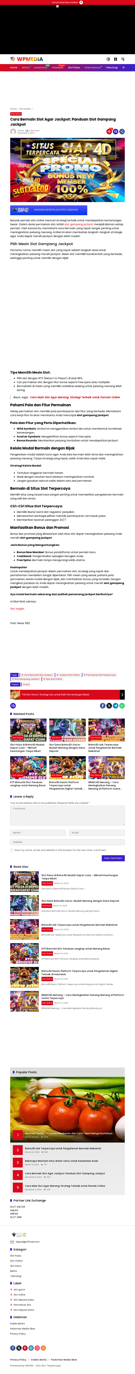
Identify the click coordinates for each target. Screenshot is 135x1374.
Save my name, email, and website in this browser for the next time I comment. (60, 850)
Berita (13, 1271)
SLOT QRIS (16, 1217)
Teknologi (15, 1276)
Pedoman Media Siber (22, 1328)
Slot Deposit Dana (24, 1310)
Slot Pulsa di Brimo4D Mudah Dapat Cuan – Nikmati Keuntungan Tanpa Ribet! (27, 748)
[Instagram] (37, 1348)
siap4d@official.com (28, 1241)
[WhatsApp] (122, 706)
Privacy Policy (18, 1333)
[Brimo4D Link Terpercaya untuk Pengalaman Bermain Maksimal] (106, 730)
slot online (19, 1294)
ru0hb (21, 131)
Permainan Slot (22, 1304)
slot (27, 684)
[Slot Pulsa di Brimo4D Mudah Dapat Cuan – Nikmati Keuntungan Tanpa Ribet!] (28, 730)
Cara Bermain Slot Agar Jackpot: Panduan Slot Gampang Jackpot (65, 1173)
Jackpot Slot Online (69, 674)
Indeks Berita (17, 1323)
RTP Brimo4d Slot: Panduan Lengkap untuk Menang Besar (28, 784)
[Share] (122, 131)
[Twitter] (109, 706)
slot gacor (19, 1289)
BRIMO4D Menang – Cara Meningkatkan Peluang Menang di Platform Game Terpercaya (104, 785)
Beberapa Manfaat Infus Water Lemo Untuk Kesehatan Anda (61, 1161)
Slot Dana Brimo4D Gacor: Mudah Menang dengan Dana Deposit (67, 748)
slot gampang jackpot (79, 224)
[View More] (67, 1234)
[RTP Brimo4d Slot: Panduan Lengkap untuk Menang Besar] (28, 767)
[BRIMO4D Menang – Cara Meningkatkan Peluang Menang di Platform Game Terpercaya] (106, 767)
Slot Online (16, 114)
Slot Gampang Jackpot (27, 679)
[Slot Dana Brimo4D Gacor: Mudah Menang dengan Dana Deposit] (67, 730)
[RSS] (43, 1348)
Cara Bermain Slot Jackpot (38, 674)
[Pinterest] (25, 1348)
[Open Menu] (116, 59)
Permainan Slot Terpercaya (101, 674)
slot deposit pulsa (24, 1299)
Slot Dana (56, 737)
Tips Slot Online (54, 679)
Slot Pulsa (15, 1255)
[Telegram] (115, 706)
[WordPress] (31, 1348)
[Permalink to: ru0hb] (14, 132)
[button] (108, 59)
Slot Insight (17, 609)
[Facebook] (103, 706)
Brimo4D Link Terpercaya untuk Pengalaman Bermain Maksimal (105, 748)
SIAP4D (14, 1213)
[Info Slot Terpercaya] (26, 59)
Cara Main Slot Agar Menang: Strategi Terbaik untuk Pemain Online (75, 397)
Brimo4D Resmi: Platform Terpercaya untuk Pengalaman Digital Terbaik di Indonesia (67, 785)
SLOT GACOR (17, 1206)
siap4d (14, 1210)
